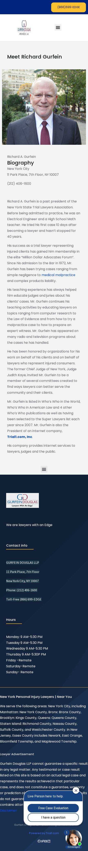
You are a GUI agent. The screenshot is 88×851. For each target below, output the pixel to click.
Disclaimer (8, 810)
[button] (58, 27)
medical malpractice (58, 275)
